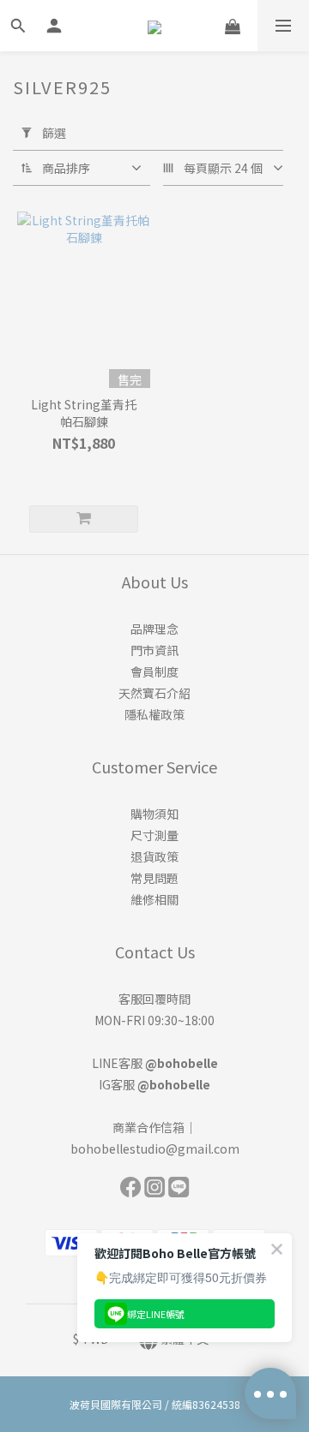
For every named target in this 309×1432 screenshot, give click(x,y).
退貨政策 (154, 856)
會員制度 (154, 671)
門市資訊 (154, 650)
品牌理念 (154, 628)
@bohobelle (181, 1062)
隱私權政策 (154, 714)
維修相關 (154, 899)
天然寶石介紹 (154, 692)
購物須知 (154, 813)
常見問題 (154, 877)
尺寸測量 (154, 835)
